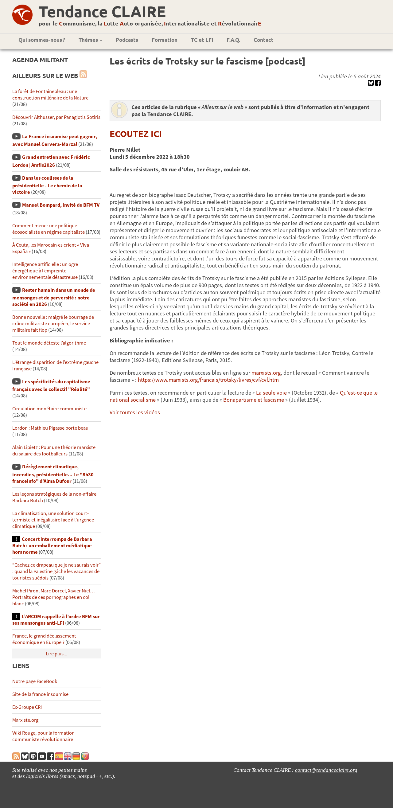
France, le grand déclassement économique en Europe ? (44, 639)
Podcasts (127, 40)
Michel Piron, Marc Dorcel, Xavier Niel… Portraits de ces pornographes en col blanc (53, 597)
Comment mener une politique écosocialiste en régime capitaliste (48, 228)
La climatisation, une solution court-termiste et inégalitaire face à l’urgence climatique (53, 519)
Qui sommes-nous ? (41, 40)
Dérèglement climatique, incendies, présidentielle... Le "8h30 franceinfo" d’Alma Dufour (53, 473)
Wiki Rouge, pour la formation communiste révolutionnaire (43, 736)
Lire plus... (56, 653)
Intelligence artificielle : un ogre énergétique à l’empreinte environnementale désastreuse (45, 270)
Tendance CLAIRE (102, 11)
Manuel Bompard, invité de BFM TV (60, 205)
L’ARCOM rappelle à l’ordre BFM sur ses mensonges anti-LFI (56, 619)
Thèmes (89, 40)
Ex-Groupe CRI (27, 707)
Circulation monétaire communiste (49, 408)
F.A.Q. (233, 40)
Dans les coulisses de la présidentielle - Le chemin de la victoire (47, 185)
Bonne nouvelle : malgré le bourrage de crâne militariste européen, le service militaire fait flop (53, 323)
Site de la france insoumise (40, 694)
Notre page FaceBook (34, 681)
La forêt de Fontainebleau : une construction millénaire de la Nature (50, 94)
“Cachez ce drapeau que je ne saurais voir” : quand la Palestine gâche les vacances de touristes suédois (56, 571)
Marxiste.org (25, 720)
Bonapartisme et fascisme (254, 399)
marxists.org (266, 372)
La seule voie (271, 392)
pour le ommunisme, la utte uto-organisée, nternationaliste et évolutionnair (150, 23)
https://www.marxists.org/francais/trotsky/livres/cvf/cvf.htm (208, 379)
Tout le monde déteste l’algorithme (49, 343)
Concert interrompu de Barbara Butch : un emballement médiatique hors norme (52, 545)
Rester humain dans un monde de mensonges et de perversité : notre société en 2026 (53, 297)
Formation (164, 40)
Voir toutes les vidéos (135, 412)
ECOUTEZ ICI (136, 133)
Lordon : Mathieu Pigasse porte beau (50, 428)
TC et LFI (202, 40)
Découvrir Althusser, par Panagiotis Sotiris (56, 117)
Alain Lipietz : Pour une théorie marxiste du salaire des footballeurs (53, 450)
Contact (264, 40)
